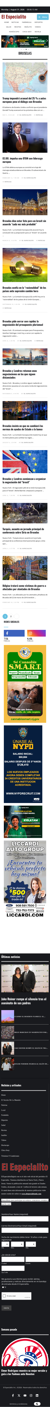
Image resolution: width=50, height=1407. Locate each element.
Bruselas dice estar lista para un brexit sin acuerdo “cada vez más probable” (24, 222)
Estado (28, 1263)
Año (27, 1248)
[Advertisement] (25, 936)
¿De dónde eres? (9, 1255)
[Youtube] (25, 1395)
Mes (12, 1248)
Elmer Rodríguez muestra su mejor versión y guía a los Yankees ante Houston (24, 1372)
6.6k (29, 638)
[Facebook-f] (13, 1395)
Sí (5, 1287)
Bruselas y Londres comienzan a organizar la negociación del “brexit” (24, 480)
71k (6, 638)
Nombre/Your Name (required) (15, 1214)
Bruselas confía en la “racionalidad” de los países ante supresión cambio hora (24, 289)
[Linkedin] (37, 1395)
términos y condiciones (18, 1404)
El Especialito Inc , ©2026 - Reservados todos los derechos (25, 1387)
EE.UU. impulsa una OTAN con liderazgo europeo (23, 160)
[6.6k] (36, 633)
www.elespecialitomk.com (31, 1194)
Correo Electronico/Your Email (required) (19, 1226)
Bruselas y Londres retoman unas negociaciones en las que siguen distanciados (20, 374)
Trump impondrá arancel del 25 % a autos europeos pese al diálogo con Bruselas (24, 100)
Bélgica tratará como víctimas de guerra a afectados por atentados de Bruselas (24, 587)
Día (3, 1248)
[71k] (14, 633)
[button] (2, 40)
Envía (6, 1308)
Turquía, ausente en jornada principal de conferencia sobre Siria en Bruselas (23, 530)
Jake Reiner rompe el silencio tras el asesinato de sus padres (23, 1000)
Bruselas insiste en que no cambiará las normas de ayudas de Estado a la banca (23, 427)
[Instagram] (31, 1395)
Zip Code (5, 1272)
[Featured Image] (25, 978)
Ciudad (4, 1263)
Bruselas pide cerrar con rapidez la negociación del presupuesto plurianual (23, 323)
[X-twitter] (19, 1395)
